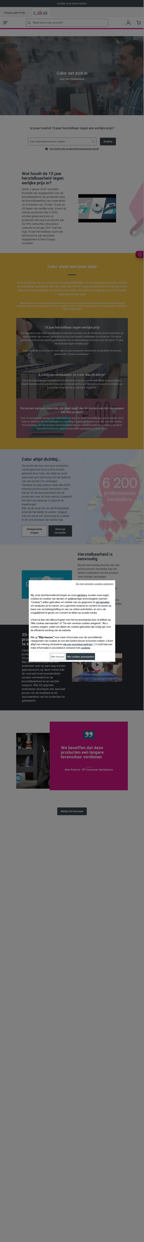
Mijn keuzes (57, 656)
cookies (85, 647)
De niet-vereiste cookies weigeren (94, 583)
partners (82, 595)
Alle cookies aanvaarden (80, 656)
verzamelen (102, 602)
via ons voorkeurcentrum (78, 644)
